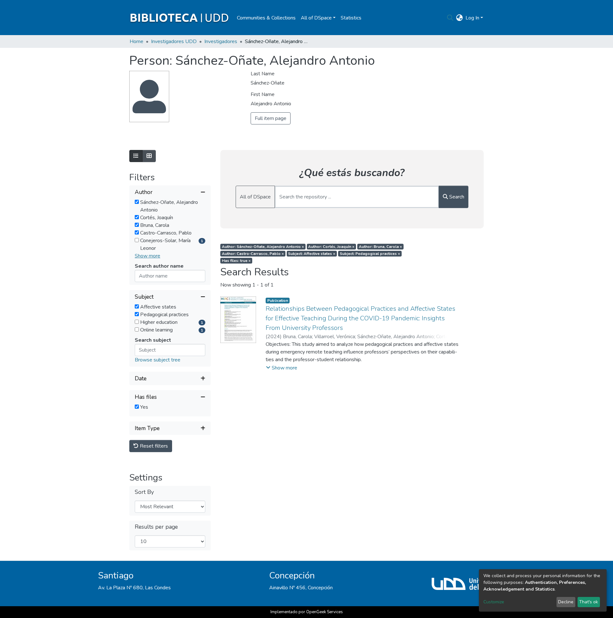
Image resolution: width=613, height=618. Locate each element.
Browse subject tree (157, 359)
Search (456, 196)
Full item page (270, 118)
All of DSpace (255, 196)
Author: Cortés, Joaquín (331, 246)
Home (136, 41)
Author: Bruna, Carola (380, 246)
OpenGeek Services (324, 612)
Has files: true (236, 260)
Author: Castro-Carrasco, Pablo (253, 253)
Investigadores (220, 41)
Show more (147, 255)
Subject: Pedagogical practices (370, 253)
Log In (472, 17)
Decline (565, 602)
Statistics (351, 17)
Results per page (156, 527)
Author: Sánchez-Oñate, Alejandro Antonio (263, 246)
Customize (493, 602)
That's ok (588, 602)
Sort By (144, 492)
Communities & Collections (266, 17)
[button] (460, 18)
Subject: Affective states (311, 253)
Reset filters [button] (153, 446)
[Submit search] (450, 18)
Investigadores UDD (174, 41)
